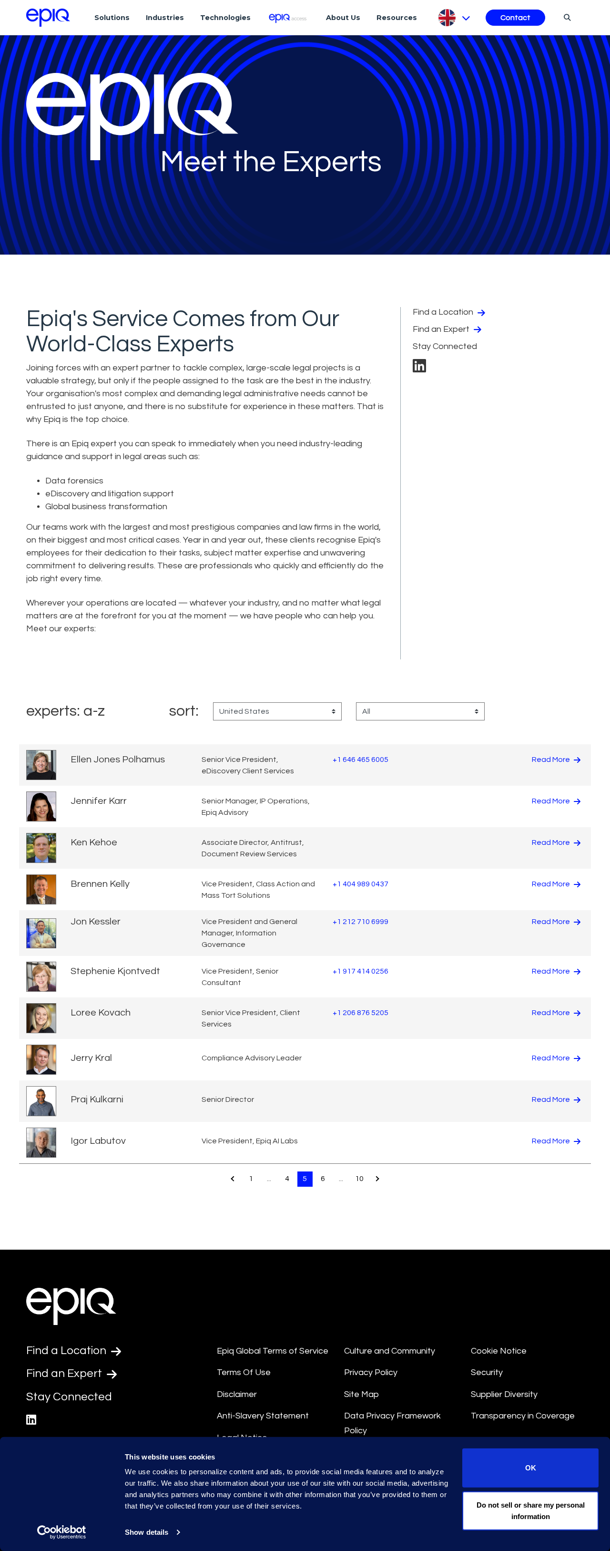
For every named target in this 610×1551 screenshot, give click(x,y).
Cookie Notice (499, 1351)
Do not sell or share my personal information (531, 1510)
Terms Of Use (244, 1372)
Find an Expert (442, 329)
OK (530, 1468)
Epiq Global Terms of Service (272, 1351)
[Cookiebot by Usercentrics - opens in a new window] (61, 1532)
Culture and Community (389, 1351)
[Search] (566, 17)
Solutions (112, 17)
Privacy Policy (370, 1372)
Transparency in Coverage (523, 1415)
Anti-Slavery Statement (263, 1415)
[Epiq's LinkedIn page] (419, 368)
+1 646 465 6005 (360, 759)
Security (487, 1372)
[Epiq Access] (288, 17)
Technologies (225, 17)
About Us (343, 17)
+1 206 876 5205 (360, 1013)
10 (359, 1178)
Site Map (361, 1394)
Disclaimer (237, 1394)
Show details (146, 1532)
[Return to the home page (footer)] (48, 18)
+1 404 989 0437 (360, 884)
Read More (551, 759)
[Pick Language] (453, 17)
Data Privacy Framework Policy (392, 1423)
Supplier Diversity (504, 1394)
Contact (515, 17)
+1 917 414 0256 (360, 971)
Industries (165, 17)
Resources (396, 17)
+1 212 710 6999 (360, 921)
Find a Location (444, 312)
